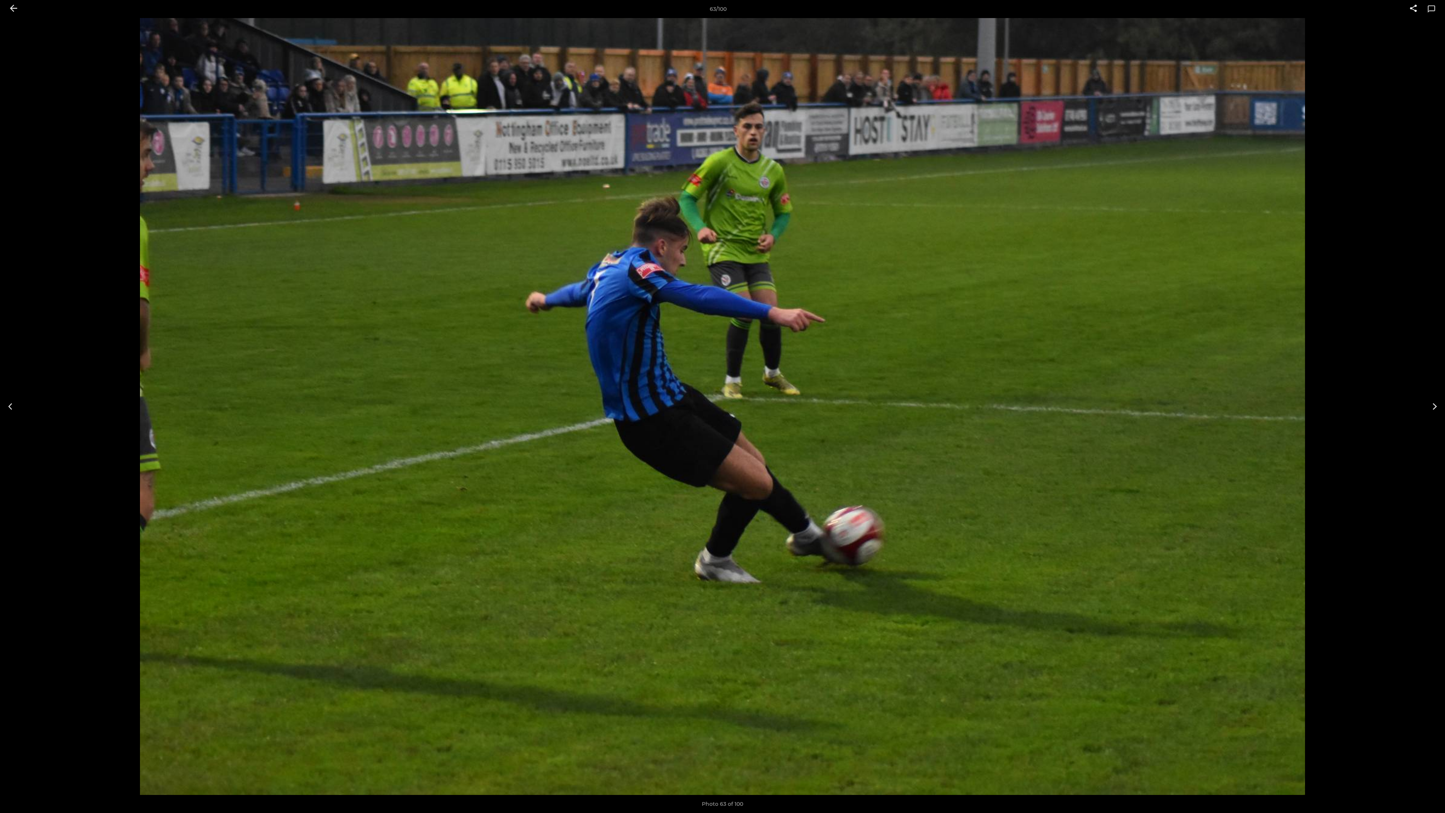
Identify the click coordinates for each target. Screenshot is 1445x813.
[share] (1413, 9)
